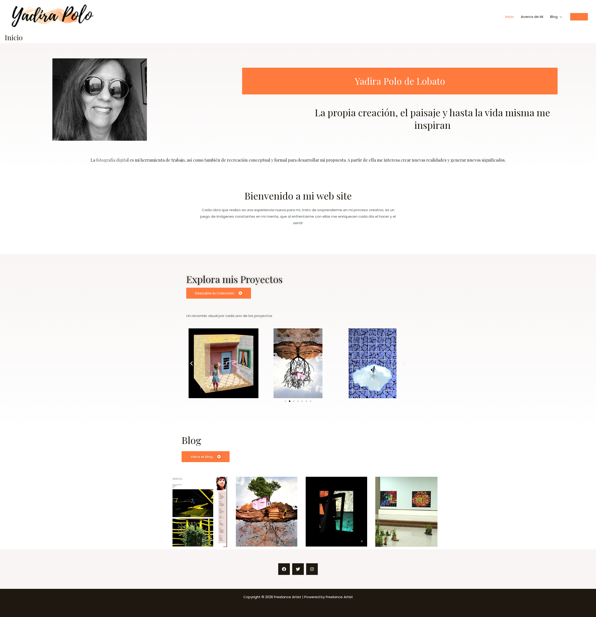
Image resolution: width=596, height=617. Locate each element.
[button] (579, 16)
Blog (554, 16)
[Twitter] (298, 569)
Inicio (509, 16)
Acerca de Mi (532, 16)
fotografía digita (111, 160)
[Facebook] (284, 569)
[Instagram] (312, 569)
